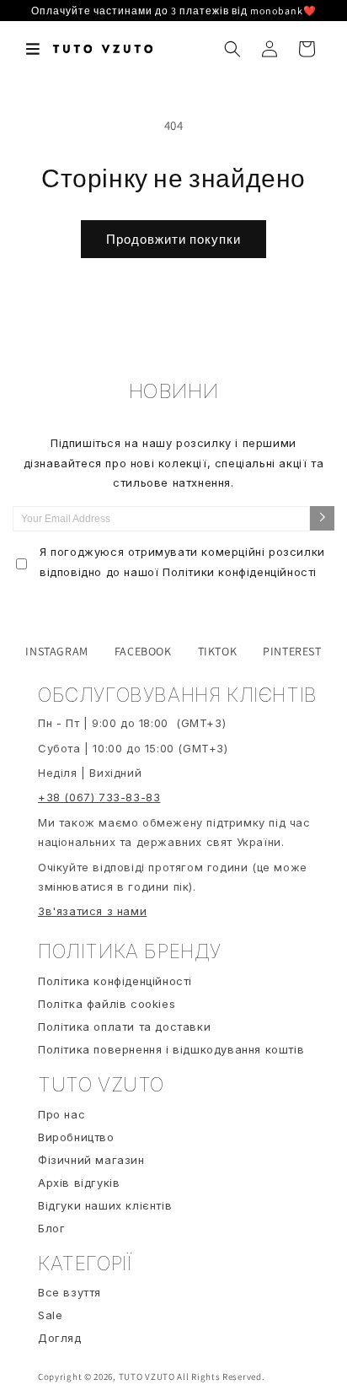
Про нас (61, 1114)
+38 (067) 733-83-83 (99, 797)
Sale (50, 1315)
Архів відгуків (79, 1182)
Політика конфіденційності (115, 981)
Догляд (60, 1338)
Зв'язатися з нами (92, 911)
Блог (51, 1228)
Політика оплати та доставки (124, 1026)
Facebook (143, 651)
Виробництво (76, 1137)
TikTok (218, 651)
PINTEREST (292, 651)
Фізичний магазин (91, 1160)
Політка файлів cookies (106, 1003)
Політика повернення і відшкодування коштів (171, 1049)
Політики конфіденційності (240, 572)
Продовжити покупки (173, 239)
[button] (33, 48)
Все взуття (69, 1292)
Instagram (56, 651)
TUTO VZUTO (147, 1376)
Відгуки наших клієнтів (105, 1205)
